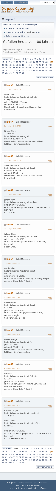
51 (3, 67)
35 (8, 65)
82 (40, 70)
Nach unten (7, 59)
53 (8, 67)
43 (31, 65)
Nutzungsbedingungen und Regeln (24, 483)
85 (48, 70)
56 (17, 67)
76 (23, 70)
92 (17, 73)
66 (46, 67)
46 (40, 65)
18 (11, 62)
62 (34, 67)
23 (26, 62)
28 (40, 62)
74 (17, 70)
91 (14, 73)
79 (31, 70)
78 (28, 70)
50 (51, 65)
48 (46, 65)
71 (8, 70)
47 (43, 65)
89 (8, 73)
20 (17, 62)
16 (6, 62)
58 (23, 67)
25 (31, 62)
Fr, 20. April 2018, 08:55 (12, 334)
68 (51, 67)
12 (46, 59)
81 (37, 70)
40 (23, 65)
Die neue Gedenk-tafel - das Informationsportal (18, 10)
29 (43, 62)
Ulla (37, 32)
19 (14, 62)
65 (43, 67)
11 (43, 59)
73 (14, 70)
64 (40, 67)
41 (26, 65)
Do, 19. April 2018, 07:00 (12, 89)
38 (17, 65)
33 (3, 65)
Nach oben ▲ (44, 483)
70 (6, 70)
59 (26, 67)
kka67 (9, 84)
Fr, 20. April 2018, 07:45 (12, 297)
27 (37, 62)
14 (51, 59)
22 (23, 62)
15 (3, 62)
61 (31, 67)
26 (34, 62)
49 (48, 65)
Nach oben (6, 448)
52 (6, 67)
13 (48, 59)
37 (14, 65)
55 (14, 67)
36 (11, 65)
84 (46, 70)
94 (23, 73)
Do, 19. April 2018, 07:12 (12, 229)
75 (20, 70)
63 (37, 67)
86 (51, 70)
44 (34, 65)
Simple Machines (34, 485)
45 (37, 65)
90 (11, 73)
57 (20, 67)
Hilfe (9, 483)
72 (11, 70)
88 (6, 73)
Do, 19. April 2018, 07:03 (12, 126)
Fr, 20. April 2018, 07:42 (12, 263)
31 (48, 62)
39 (20, 65)
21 (20, 62)
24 (28, 62)
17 (8, 62)
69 (3, 70)
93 (20, 73)
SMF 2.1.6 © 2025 (22, 485)
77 (26, 70)
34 (6, 65)
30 (46, 62)
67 (48, 67)
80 (34, 70)
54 (11, 67)
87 (3, 73)
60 (28, 67)
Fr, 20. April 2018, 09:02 (12, 405)
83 (43, 70)
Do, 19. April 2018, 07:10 (12, 194)
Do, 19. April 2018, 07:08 (12, 160)
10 (40, 59)
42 (28, 65)
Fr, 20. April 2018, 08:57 (12, 368)
